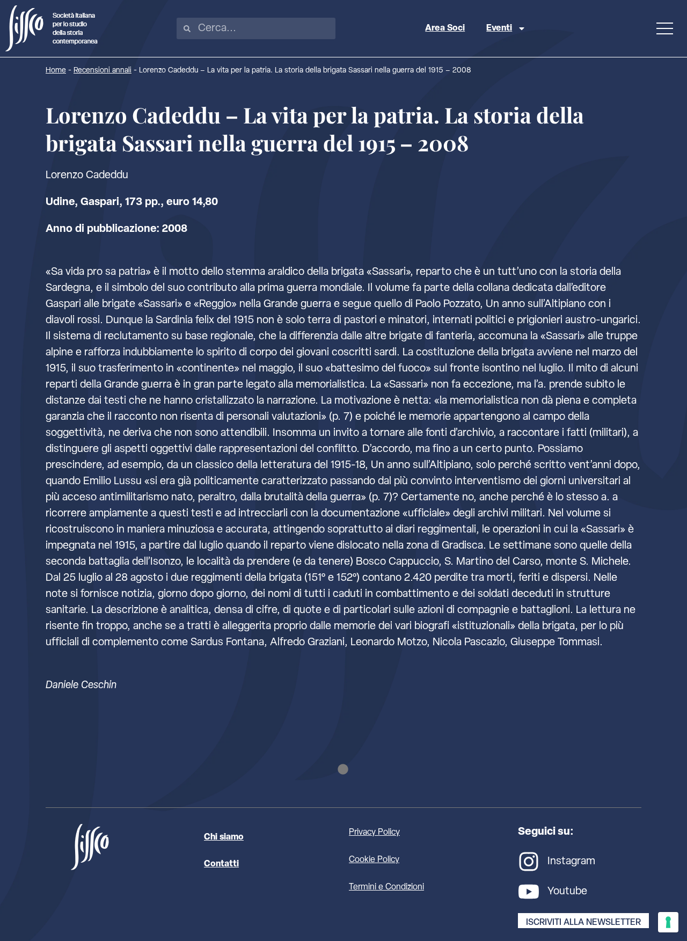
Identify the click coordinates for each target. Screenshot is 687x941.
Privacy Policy (374, 832)
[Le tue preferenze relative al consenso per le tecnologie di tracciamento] (668, 922)
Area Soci (445, 28)
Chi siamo (224, 837)
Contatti (221, 864)
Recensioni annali (102, 71)
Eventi (499, 28)
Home (56, 71)
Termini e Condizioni (386, 887)
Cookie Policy (374, 860)
